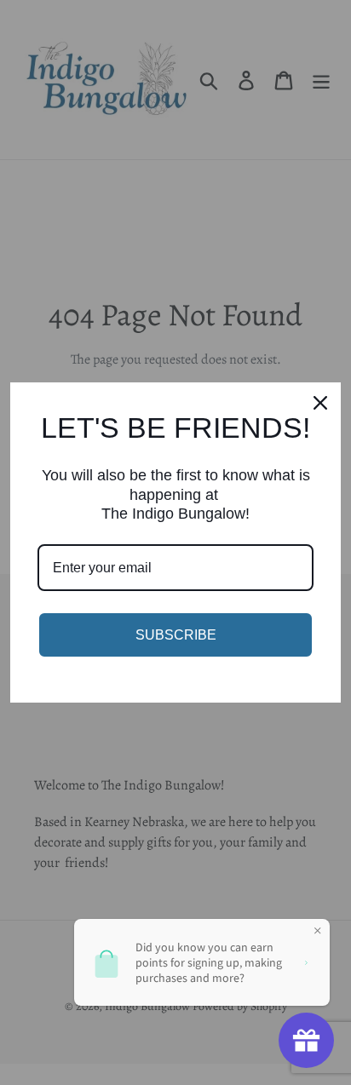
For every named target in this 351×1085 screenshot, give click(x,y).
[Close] (320, 402)
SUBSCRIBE (175, 635)
